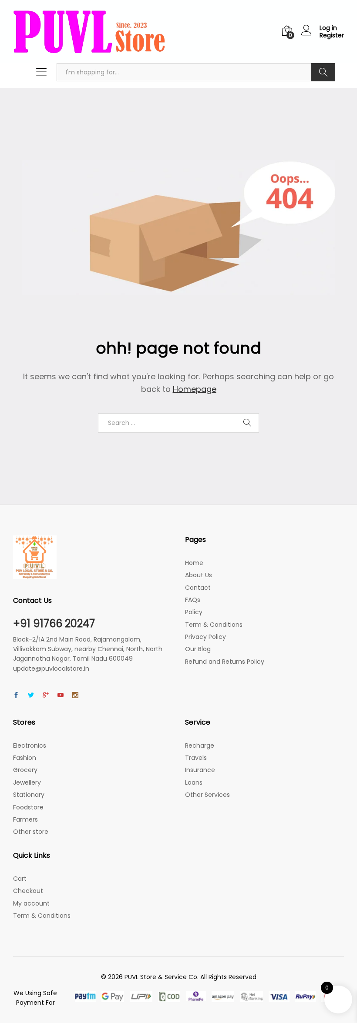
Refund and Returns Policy (224, 661)
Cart (20, 878)
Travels (196, 757)
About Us (198, 575)
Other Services (207, 794)
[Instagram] (75, 695)
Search (323, 72)
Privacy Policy (205, 636)
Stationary (28, 794)
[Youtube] (60, 695)
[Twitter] (31, 695)
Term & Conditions (213, 624)
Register (332, 35)
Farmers (25, 819)
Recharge (199, 745)
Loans (193, 782)
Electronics (29, 745)
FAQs (192, 599)
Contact (198, 587)
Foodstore (28, 807)
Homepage (194, 389)
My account (31, 903)
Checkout (28, 890)
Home (194, 562)
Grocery (25, 770)
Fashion (24, 757)
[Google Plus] (45, 695)
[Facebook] (16, 695)
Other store (30, 831)
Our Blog (198, 649)
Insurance (200, 770)
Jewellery (27, 782)
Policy (193, 612)
